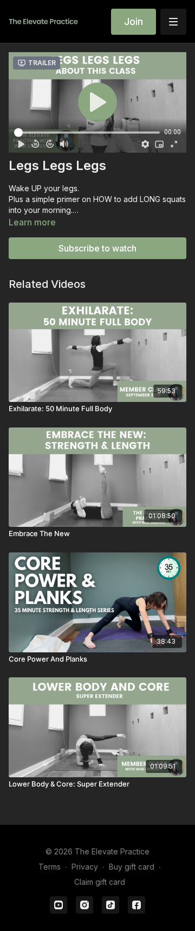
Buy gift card (131, 866)
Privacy (85, 866)
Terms (49, 866)
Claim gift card (99, 881)
